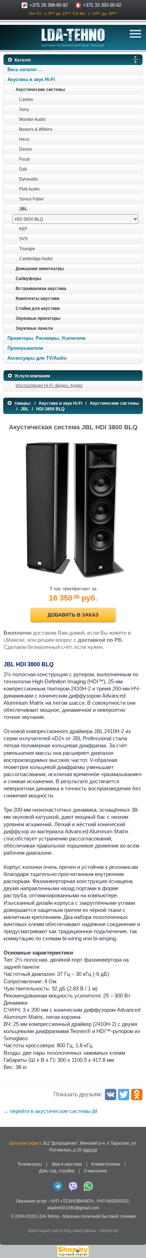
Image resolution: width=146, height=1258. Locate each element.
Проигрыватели (25, 348)
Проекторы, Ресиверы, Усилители (46, 338)
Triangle (27, 248)
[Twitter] (123, 1094)
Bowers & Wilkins (35, 129)
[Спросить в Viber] (73, 1186)
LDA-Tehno (48, 1216)
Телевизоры (29, 1164)
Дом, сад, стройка (56, 1170)
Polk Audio (29, 189)
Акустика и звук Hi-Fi (31, 79)
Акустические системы (40, 89)
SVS (23, 238)
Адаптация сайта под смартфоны (62, 1230)
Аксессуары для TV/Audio (37, 358)
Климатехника (105, 1164)
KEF (23, 228)
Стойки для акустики (38, 308)
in (9, 1222)
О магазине (95, 1170)
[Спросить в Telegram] (57, 1186)
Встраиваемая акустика (41, 288)
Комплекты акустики (37, 298)
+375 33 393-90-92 (102, 5)
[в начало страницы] (135, 1243)
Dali (23, 169)
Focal (24, 159)
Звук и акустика (66, 1164)
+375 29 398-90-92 (48, 5)
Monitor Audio (32, 119)
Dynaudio (28, 179)
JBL (23, 208)
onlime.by (109, 1230)
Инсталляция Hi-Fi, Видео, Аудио (49, 385)
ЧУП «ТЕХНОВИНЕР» (72, 1201)
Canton (26, 99)
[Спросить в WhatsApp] (88, 1186)
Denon (25, 149)
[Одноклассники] (136, 1094)
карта (90, 1149)
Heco (24, 139)
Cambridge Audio (36, 258)
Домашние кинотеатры (40, 268)
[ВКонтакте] (110, 1094)
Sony (24, 109)
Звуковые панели (34, 328)
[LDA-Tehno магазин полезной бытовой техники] (73, 37)
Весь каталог (22, 69)
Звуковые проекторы (38, 318)
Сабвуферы (28, 278)
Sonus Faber (31, 199)
